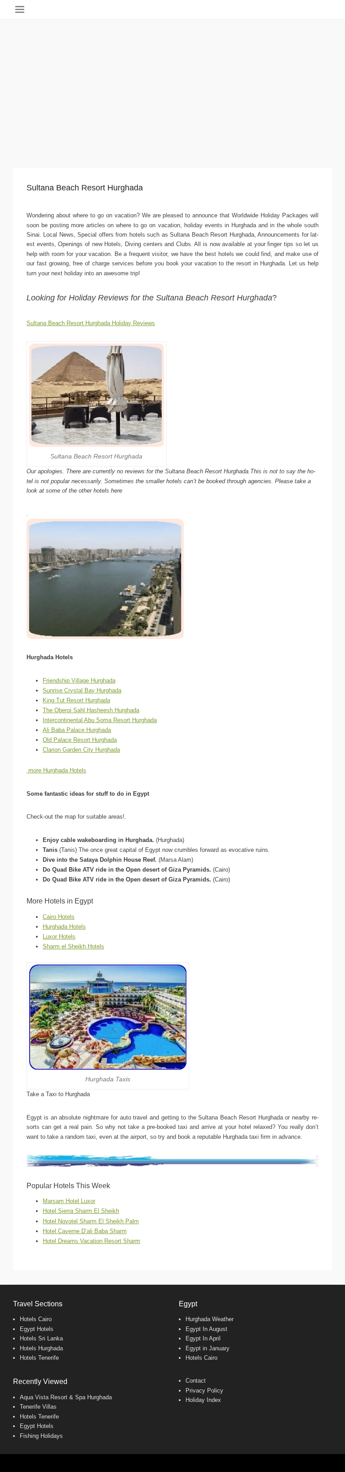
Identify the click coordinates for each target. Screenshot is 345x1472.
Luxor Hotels (59, 936)
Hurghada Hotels (64, 926)
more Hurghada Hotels (56, 770)
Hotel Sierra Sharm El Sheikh (81, 1211)
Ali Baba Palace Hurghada (77, 730)
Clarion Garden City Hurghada (81, 749)
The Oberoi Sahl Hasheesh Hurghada (91, 710)
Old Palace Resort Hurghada (80, 739)
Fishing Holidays (41, 1435)
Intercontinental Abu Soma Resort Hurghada (100, 720)
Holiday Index (203, 1400)
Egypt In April (203, 1338)
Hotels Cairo (36, 1319)
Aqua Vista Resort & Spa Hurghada (66, 1397)
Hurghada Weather (210, 1319)
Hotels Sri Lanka (41, 1338)
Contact (196, 1380)
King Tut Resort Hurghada (76, 700)
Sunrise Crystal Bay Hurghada (82, 690)
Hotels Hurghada (41, 1348)
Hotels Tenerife (39, 1357)
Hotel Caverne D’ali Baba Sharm (85, 1231)
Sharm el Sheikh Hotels (73, 946)
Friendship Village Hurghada (79, 680)
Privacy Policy (204, 1390)
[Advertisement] (172, 87)
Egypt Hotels (36, 1329)
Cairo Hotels (59, 916)
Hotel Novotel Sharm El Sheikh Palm (91, 1221)
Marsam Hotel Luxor (69, 1201)
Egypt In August (206, 1329)
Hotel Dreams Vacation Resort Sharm (91, 1241)
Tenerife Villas (38, 1406)
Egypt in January (208, 1348)
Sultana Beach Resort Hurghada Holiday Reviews (91, 323)
